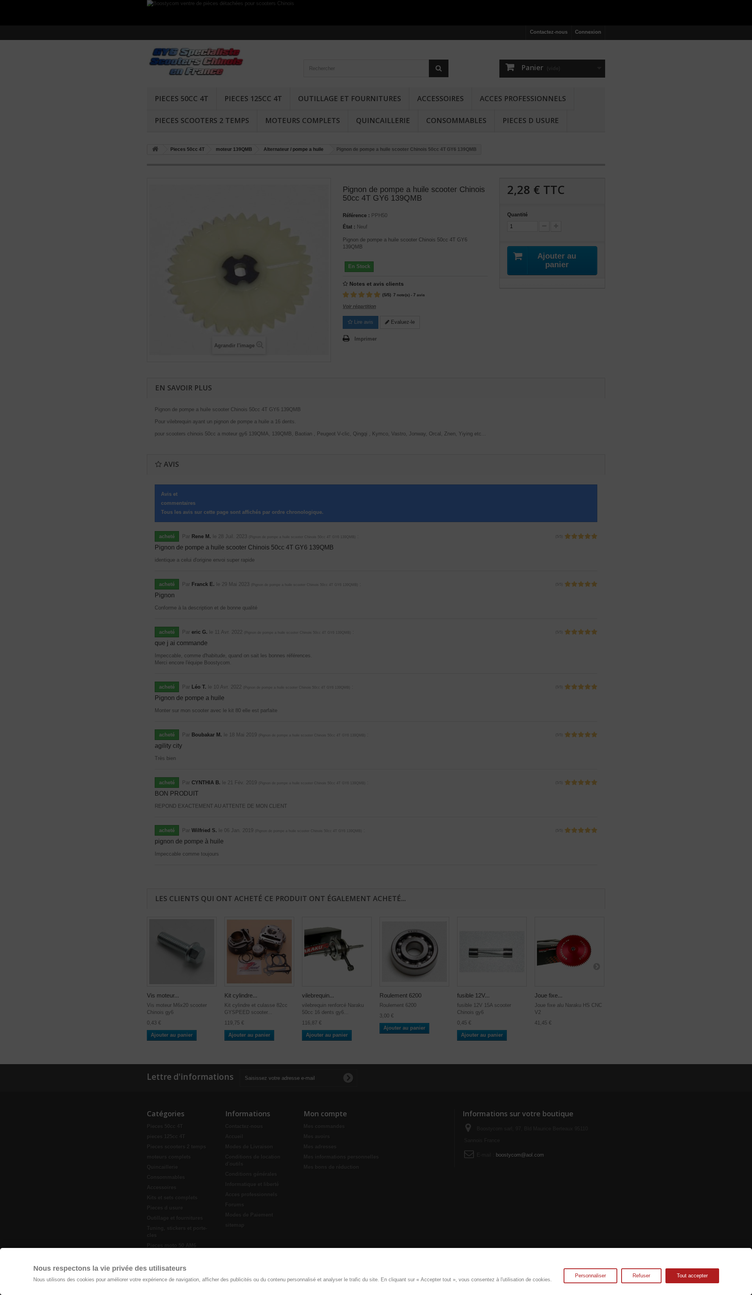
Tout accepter (692, 1276)
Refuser (641, 1276)
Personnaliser (590, 1276)
